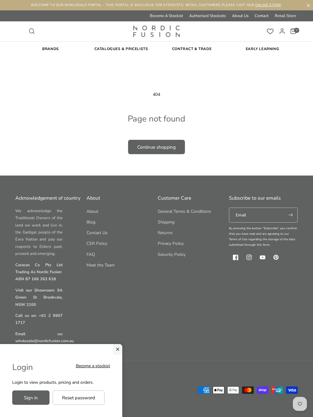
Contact (262, 16)
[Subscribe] (290, 215)
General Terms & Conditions (184, 211)
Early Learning (262, 48)
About (92, 211)
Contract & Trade (192, 48)
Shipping (166, 222)
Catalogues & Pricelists (121, 48)
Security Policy (172, 254)
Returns (165, 233)
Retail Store (285, 16)
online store (268, 5)
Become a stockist (93, 366)
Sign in (31, 398)
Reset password (78, 398)
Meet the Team (101, 265)
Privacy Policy (171, 243)
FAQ (91, 254)
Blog (91, 222)
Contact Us (97, 233)
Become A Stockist (166, 16)
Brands (50, 48)
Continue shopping (156, 147)
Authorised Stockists (207, 16)
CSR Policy (97, 243)
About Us (240, 16)
